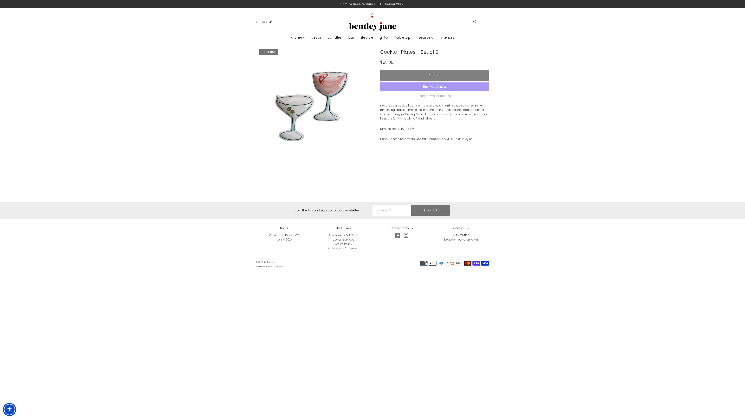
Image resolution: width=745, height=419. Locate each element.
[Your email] (391, 210)
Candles (335, 37)
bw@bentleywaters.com (461, 240)
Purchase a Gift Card (343, 235)
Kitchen (297, 37)
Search (267, 22)
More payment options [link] (435, 96)
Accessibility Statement (343, 248)
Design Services (343, 240)
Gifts (383, 37)
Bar (351, 37)
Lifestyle (366, 37)
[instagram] (406, 235)
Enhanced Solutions (272, 266)
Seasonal (426, 37)
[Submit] (260, 21)
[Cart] (484, 21)
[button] (9, 409)
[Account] (474, 21)
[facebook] (397, 235)
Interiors (447, 37)
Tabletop (403, 37)
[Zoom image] (310, 103)
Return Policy (343, 244)
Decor (316, 37)
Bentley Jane (269, 262)
